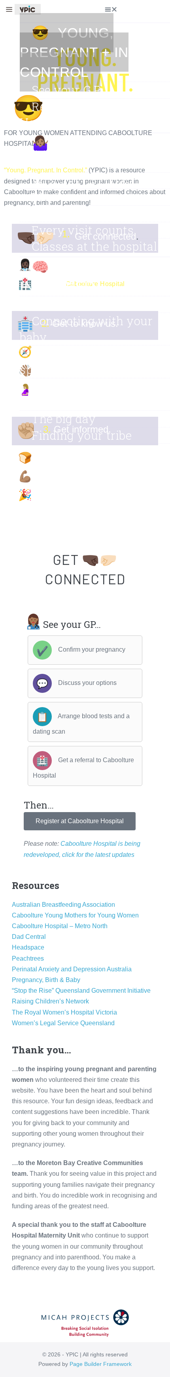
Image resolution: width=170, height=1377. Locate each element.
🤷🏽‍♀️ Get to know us (88, 152)
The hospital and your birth (87, 394)
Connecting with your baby (86, 329)
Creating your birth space (79, 361)
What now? (63, 451)
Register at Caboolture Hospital (87, 114)
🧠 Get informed (57, 276)
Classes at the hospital (94, 246)
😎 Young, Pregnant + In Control (74, 52)
